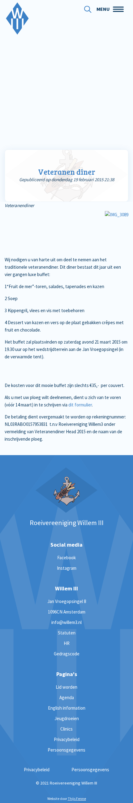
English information (66, 708)
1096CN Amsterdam (66, 612)
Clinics (66, 729)
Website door (66, 798)
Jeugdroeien (66, 718)
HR (67, 643)
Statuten (66, 633)
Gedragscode (66, 654)
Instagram (66, 568)
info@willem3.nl (66, 622)
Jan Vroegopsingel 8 (66, 601)
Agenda (66, 697)
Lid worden (66, 687)
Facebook (66, 557)
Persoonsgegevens (66, 750)
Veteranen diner (66, 172)
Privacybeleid (66, 739)
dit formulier (80, 405)
